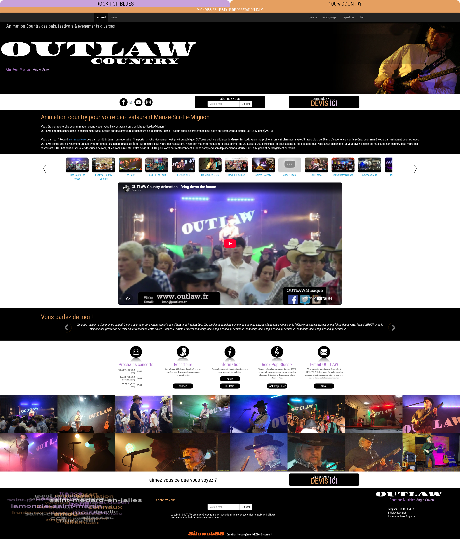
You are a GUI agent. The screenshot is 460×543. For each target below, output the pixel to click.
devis (114, 17)
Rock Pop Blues (277, 386)
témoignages (330, 17)
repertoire (349, 17)
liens (363, 17)
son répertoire (77, 139)
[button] (69, 328)
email (324, 386)
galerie (313, 17)
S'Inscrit (246, 103)
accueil (101, 17)
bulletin (230, 386)
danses (183, 386)
